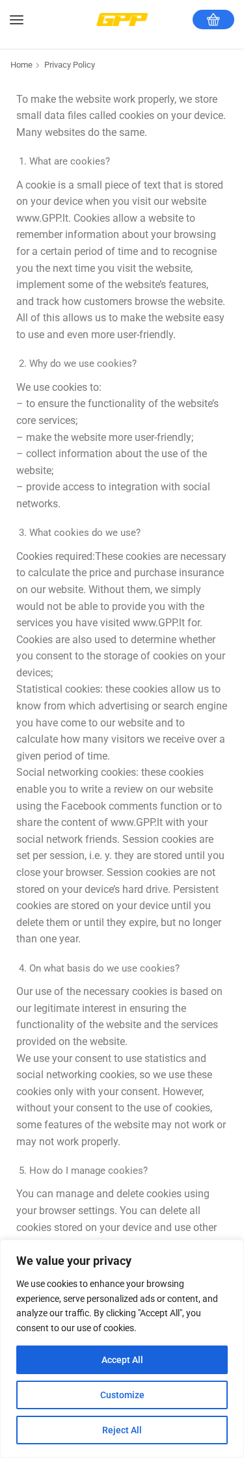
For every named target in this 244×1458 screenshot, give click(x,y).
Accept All (122, 1360)
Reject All (122, 1430)
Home (21, 65)
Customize (122, 1395)
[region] (122, 1348)
